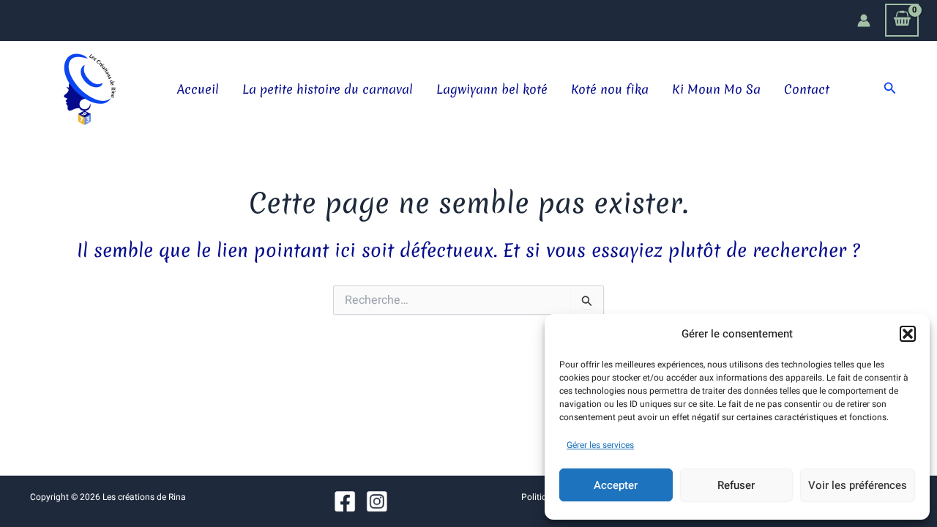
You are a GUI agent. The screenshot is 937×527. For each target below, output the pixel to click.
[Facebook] (345, 501)
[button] (907, 333)
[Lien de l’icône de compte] (863, 20)
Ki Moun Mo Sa (716, 89)
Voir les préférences (857, 485)
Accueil (198, 89)
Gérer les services (600, 445)
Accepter (616, 485)
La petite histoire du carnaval (327, 89)
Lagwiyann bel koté (492, 89)
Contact (806, 89)
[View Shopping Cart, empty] (902, 20)
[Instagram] (376, 501)
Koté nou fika (610, 89)
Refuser (736, 485)
